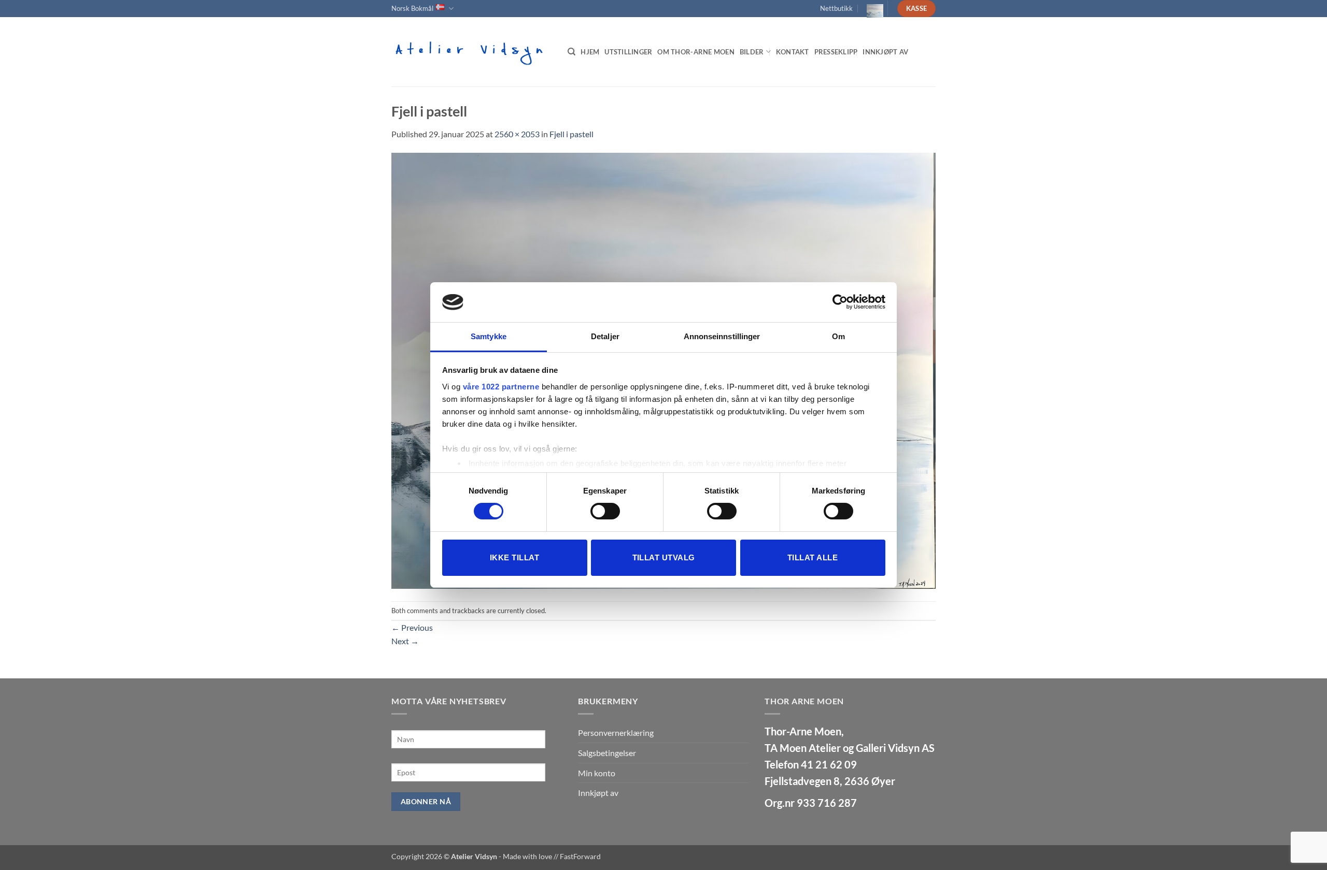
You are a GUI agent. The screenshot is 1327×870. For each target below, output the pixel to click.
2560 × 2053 (517, 134)
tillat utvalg (663, 557)
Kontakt (792, 52)
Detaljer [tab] (605, 336)
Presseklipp (836, 52)
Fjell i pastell (571, 134)
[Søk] (571, 52)
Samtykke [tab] (488, 336)
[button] (871, 8)
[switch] (605, 511)
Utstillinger (628, 52)
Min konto (596, 773)
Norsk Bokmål (412, 8)
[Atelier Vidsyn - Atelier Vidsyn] (471, 51)
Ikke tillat (514, 557)
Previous (412, 627)
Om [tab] (838, 336)
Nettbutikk (836, 8)
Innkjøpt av (885, 52)
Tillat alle (812, 557)
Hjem (590, 52)
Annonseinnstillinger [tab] (722, 336)
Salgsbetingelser (607, 753)
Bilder (752, 52)
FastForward (580, 856)
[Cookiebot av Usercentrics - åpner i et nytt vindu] (840, 302)
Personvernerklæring (616, 732)
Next (405, 641)
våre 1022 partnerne (501, 386)
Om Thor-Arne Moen (695, 52)
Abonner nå (426, 801)
